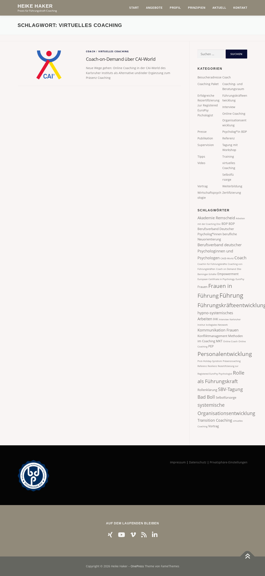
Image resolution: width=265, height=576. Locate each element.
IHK (215, 319)
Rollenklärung (207, 390)
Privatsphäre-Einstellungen (228, 462)
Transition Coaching (215, 420)
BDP (225, 224)
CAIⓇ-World (227, 258)
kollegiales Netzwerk (217, 324)
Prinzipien (196, 7)
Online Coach (230, 341)
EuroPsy (240, 279)
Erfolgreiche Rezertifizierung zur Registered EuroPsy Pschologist (208, 105)
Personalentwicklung (225, 354)
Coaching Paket (208, 84)
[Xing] (110, 534)
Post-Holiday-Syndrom (210, 361)
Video (201, 163)
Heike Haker (35, 6)
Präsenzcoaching (232, 361)
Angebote (154, 7)
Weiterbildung (232, 186)
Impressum (178, 462)
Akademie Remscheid (216, 217)
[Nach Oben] (247, 556)
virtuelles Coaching (113, 51)
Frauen (202, 287)
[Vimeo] (133, 534)
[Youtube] (121, 534)
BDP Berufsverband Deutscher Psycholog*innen (216, 229)
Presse (202, 132)
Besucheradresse (210, 77)
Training (228, 156)
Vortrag (203, 186)
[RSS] (144, 534)
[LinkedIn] (154, 534)
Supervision (206, 145)
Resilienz (212, 366)
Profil (175, 7)
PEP (211, 346)
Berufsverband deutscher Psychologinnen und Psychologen (220, 251)
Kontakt (240, 7)
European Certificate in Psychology (216, 279)
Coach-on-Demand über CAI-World (120, 59)
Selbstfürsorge (226, 397)
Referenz (228, 138)
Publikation (205, 138)
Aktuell (219, 7)
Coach (90, 51)
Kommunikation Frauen (218, 330)
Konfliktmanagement (212, 336)
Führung (231, 295)
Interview (228, 107)
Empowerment (227, 274)
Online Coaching (233, 114)
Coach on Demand (226, 269)
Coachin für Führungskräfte (212, 264)
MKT (219, 341)
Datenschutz (197, 462)
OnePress (137, 566)
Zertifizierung (231, 193)
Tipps (201, 156)
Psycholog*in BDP (234, 132)
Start (134, 7)
